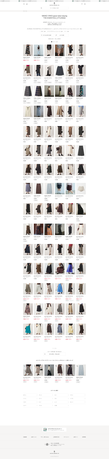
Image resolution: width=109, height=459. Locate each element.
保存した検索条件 (58, 38)
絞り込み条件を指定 (47, 35)
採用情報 (84, 437)
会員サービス (33, 437)
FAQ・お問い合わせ (45, 437)
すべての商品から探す (54, 8)
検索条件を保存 (51, 38)
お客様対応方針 (56, 437)
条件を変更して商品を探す (54, 354)
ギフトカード (66, 437)
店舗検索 (25, 437)
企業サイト (75, 437)
